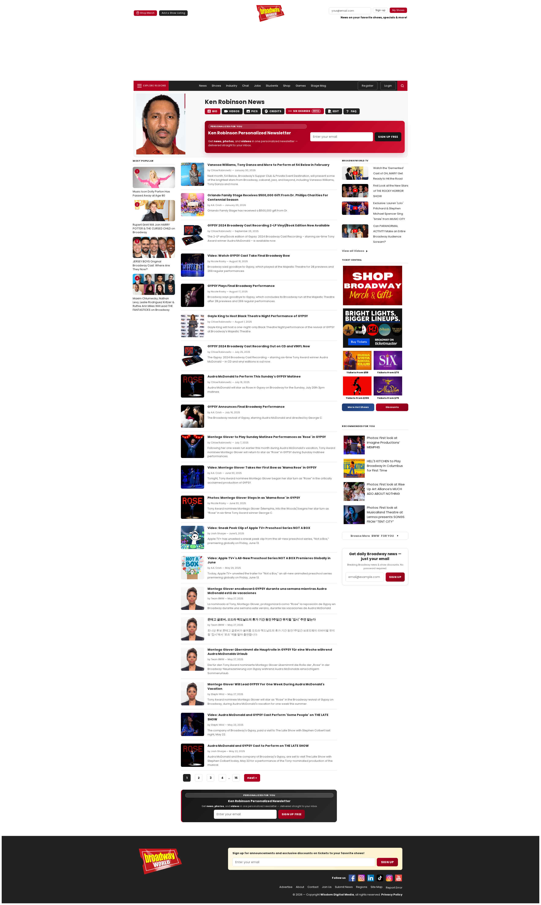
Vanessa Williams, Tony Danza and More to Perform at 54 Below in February (268, 165)
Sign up (395, 577)
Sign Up (387, 862)
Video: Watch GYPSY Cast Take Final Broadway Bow (249, 256)
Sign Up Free (388, 137)
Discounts (392, 407)
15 (236, 778)
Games (301, 86)
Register (367, 86)
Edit (336, 111)
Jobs (257, 86)
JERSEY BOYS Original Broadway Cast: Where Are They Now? (151, 255)
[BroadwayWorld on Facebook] (352, 878)
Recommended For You (358, 426)
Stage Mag (318, 86)
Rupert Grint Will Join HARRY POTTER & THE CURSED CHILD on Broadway (154, 218)
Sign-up (380, 10)
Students (272, 86)
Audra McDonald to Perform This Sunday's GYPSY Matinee (254, 376)
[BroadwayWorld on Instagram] (361, 878)
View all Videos (353, 251)
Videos (234, 111)
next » (252, 778)
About (300, 887)
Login (388, 86)
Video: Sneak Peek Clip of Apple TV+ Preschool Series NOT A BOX (259, 528)
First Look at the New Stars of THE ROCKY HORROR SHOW (390, 191)
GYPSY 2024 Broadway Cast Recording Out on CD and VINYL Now (259, 346)
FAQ (354, 111)
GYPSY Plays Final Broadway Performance (241, 286)
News (203, 86)
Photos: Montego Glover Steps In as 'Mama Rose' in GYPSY (254, 498)
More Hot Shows (358, 407)
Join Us (327, 887)
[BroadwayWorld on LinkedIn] (370, 878)
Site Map (377, 887)
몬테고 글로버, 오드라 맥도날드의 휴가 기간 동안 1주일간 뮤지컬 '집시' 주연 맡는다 (262, 619)
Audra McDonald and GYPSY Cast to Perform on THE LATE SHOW (258, 746)
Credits (275, 111)
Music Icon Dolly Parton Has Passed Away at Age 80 (151, 183)
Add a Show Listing (173, 13)
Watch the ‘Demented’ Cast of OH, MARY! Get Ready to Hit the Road (388, 173)
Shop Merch (147, 13)
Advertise (285, 887)
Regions (361, 887)
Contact (312, 887)
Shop (287, 86)
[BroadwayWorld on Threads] (389, 878)
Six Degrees (306, 111)
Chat (245, 86)
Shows (216, 86)
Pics (254, 111)
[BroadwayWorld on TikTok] (380, 878)
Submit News (344, 887)
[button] (402, 86)
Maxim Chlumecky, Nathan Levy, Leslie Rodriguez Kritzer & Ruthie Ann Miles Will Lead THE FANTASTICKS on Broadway (153, 294)
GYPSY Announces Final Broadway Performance (246, 407)
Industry (231, 86)
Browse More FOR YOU (372, 536)
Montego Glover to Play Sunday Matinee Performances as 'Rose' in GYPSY (267, 437)
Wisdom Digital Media (337, 895)
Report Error (394, 888)
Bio (214, 111)
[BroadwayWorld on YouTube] (398, 878)
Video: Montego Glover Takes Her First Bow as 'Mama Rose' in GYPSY (262, 467)
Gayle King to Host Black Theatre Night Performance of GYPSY (258, 316)
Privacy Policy (391, 895)
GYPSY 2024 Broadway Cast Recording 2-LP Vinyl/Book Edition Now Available (269, 225)
